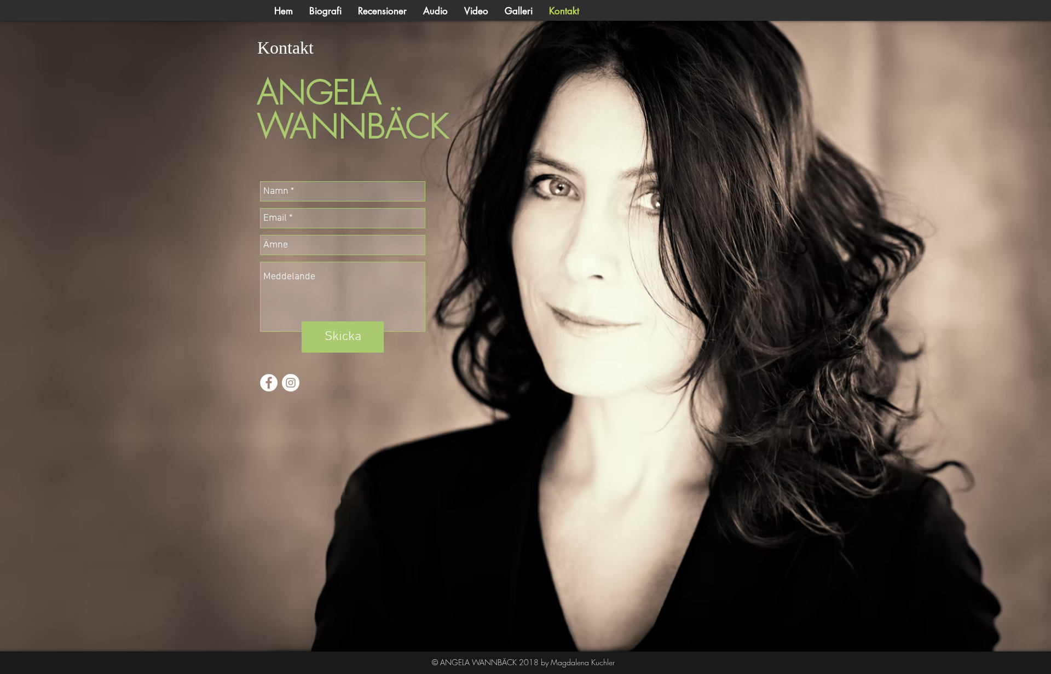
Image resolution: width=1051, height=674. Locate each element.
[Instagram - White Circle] (290, 382)
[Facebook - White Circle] (269, 382)
